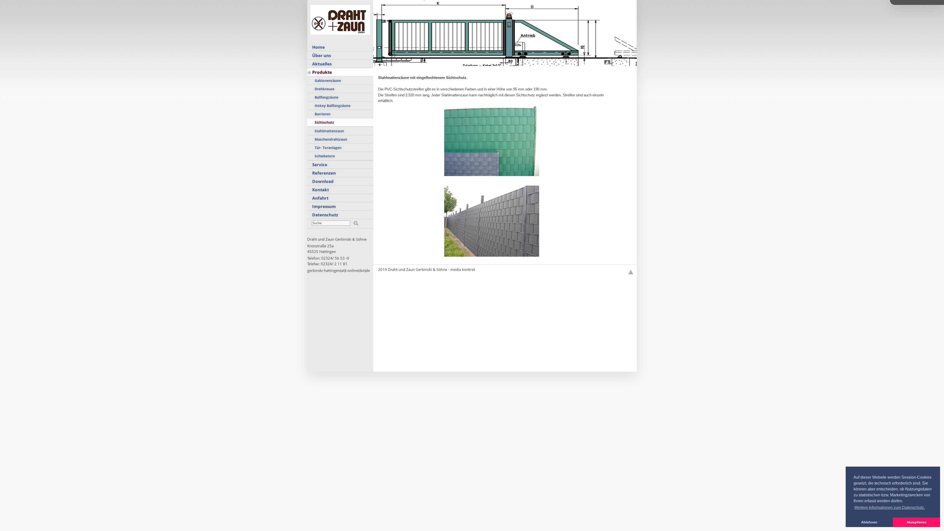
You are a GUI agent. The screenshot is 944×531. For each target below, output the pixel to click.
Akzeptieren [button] (917, 522)
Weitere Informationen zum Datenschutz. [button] (889, 507)
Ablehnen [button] (869, 522)
